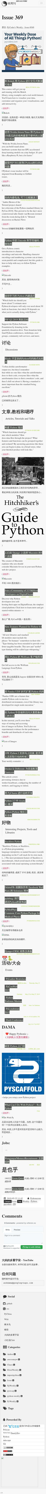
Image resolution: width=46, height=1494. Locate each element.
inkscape (7, 1440)
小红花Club (9, 1340)
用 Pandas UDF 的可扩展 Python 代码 (24, 691)
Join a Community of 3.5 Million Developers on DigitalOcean (21, 592)
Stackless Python (13, 841)
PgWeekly (12, 1385)
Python (34, 1201)
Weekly (26, 1201)
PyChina (8, 1313)
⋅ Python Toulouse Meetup (13, 999)
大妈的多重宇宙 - (17, 1260)
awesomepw (12, 1359)
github (9, 1303)
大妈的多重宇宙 (11, 1334)
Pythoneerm (35, 1198)
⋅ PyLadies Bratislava (15, 978)
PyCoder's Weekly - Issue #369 (20, 27)
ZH (14, 1204)
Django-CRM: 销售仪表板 (18, 951)
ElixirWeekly (13, 1369)
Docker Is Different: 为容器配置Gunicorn (21, 770)
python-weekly (14, 1396)
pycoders (8, 1204)
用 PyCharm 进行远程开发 (19, 793)
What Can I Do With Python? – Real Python (23, 1106)
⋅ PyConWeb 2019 (11, 988)
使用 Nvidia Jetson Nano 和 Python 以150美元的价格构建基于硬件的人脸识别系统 (24, 135)
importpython (13, 1375)
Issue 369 (12, 17)
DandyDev (15, 1433)
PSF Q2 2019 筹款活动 (16, 319)
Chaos (10, 1364)
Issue (14, 1201)
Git (4, 1443)
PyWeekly (12, 1401)
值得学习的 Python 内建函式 (20, 295)
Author (10, 1354)
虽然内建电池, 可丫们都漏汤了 (21, 197)
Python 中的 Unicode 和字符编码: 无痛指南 (24, 242)
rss (8, 1308)
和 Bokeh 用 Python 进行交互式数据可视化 (24, 82)
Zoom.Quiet (18, 1178)
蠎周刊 (17, 2)
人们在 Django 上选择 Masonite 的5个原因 (23, 554)
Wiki (6, 1319)
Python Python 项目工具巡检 (16, 813)
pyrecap (11, 1390)
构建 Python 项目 (14, 427)
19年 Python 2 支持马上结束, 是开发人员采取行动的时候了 (24, 754)
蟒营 (6, 1329)
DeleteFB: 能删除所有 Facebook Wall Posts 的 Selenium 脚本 (24, 888)
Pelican (6, 1429)
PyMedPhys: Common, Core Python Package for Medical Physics (22, 913)
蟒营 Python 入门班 (15, 1046)
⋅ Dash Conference (14, 1020)
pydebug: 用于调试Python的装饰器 (15, 900)
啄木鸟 (7, 1324)
